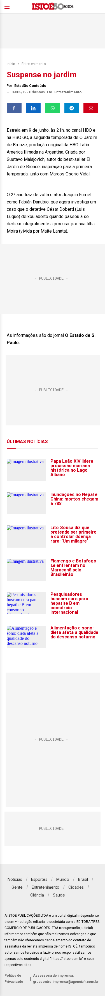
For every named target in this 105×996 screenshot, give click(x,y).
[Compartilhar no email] (90, 108)
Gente (17, 887)
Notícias (15, 879)
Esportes (39, 879)
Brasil (83, 879)
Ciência (37, 895)
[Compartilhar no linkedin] (33, 108)
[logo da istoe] (52, 7)
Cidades (76, 887)
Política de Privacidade (13, 979)
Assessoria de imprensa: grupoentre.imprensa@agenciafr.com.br (66, 979)
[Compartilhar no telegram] (71, 108)
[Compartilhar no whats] (52, 108)
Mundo (62, 879)
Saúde (59, 895)
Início (11, 64)
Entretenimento (34, 64)
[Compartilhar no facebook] (14, 108)
